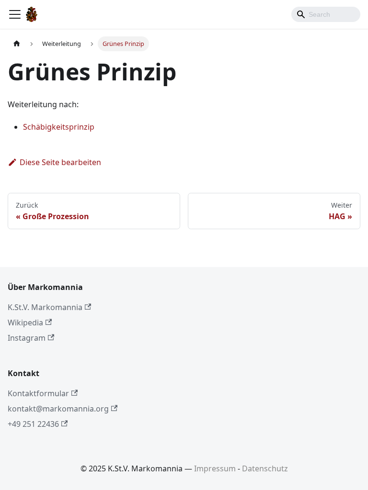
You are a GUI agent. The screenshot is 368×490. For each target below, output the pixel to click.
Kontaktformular (38, 393)
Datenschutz (265, 468)
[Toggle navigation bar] (15, 14)
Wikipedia (25, 322)
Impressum (215, 468)
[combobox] (325, 14)
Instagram (27, 338)
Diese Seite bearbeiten (60, 162)
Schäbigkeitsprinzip (58, 127)
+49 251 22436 (33, 424)
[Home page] (17, 43)
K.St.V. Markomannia (45, 307)
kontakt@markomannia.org (58, 408)
